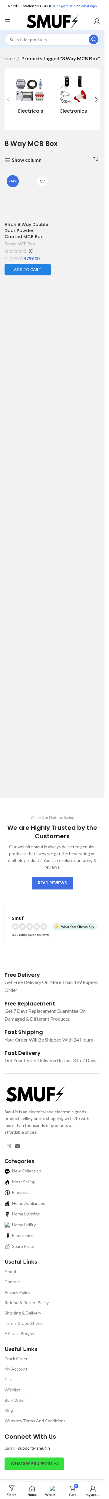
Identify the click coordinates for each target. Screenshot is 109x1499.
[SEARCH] (93, 39)
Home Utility (24, 1224)
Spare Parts (23, 1246)
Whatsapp (89, 6)
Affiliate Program (21, 1333)
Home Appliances (28, 1203)
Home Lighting (26, 1213)
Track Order (16, 1358)
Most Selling (23, 1181)
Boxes (10, 243)
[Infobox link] (22, 974)
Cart (9, 1379)
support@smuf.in (34, 1448)
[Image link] (35, 1093)
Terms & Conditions (23, 1323)
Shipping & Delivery (23, 1312)
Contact (12, 1281)
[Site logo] (52, 20)
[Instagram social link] (9, 1146)
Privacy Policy (17, 1292)
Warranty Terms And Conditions (35, 1420)
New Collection (26, 1170)
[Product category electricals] (31, 96)
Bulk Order (15, 1400)
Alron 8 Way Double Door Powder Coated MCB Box (26, 230)
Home (8, 58)
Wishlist (12, 1389)
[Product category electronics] (74, 96)
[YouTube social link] (17, 1146)
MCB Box (26, 243)
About (11, 1271)
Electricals (21, 1192)
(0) (31, 251)
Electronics (22, 1235)
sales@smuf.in (64, 6)
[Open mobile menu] (8, 21)
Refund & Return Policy (27, 1302)
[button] (8, 99)
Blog (9, 1410)
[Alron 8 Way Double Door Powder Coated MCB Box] (28, 196)
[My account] (97, 21)
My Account (16, 1368)
